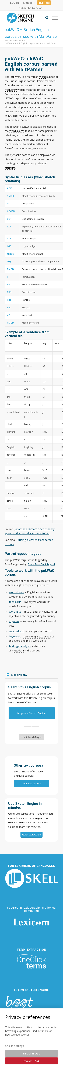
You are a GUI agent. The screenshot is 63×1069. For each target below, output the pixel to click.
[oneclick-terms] (31, 961)
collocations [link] (43, 592)
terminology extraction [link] (37, 636)
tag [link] (44, 343)
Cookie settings (14, 1045)
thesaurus (15, 601)
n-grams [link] (40, 818)
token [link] (10, 343)
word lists (15, 611)
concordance (16, 631)
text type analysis (20, 646)
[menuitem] (14, 3)
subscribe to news (30, 8)
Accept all (31, 1060)
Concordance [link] (36, 159)
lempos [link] (28, 343)
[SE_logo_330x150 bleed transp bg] (26, 18)
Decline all (31, 1053)
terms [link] (21, 822)
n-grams (14, 621)
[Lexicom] (31, 922)
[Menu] (53, 18)
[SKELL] (31, 878)
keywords (15, 636)
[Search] (45, 18)
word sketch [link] (16, 131)
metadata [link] (18, 650)
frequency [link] (11, 89)
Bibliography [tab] (19, 674)
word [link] (42, 76)
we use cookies (20, 1034)
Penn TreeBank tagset (41, 564)
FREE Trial (44, 2)
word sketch (16, 592)
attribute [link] (10, 167)
